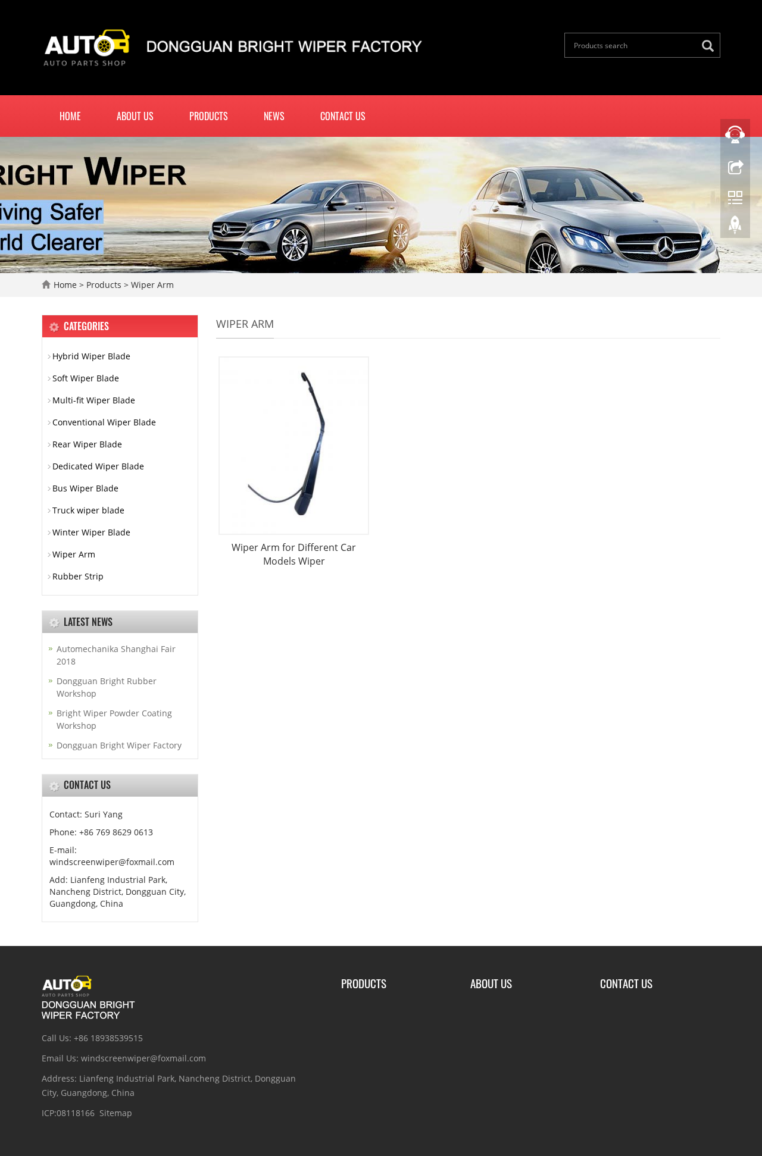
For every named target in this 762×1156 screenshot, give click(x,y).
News (274, 116)
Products (208, 116)
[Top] (735, 228)
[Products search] (711, 46)
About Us (491, 983)
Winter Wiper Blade (91, 532)
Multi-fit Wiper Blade (93, 400)
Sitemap (115, 1113)
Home (70, 116)
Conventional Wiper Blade (104, 422)
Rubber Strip (78, 576)
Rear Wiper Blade (87, 444)
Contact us (343, 116)
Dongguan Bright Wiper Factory (119, 745)
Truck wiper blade (88, 510)
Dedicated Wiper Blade (98, 466)
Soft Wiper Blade (85, 378)
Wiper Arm (151, 284)
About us (135, 116)
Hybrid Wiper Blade (91, 356)
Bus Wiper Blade (85, 488)
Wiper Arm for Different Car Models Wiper (294, 554)
